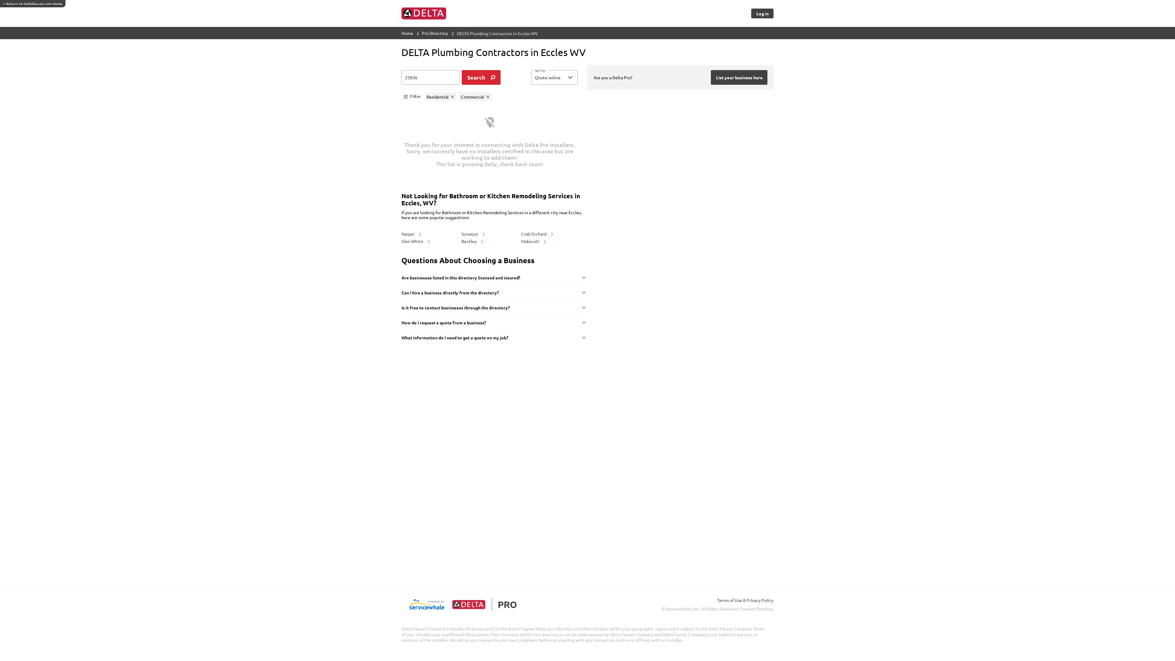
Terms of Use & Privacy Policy (745, 600)
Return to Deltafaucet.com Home (32, 3)
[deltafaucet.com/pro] (484, 604)
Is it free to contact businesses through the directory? (455, 307)
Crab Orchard (534, 234)
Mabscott (530, 241)
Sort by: (540, 71)
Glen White (412, 241)
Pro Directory (435, 33)
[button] (554, 77)
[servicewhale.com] (426, 604)
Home (407, 33)
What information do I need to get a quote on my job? (454, 337)
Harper (408, 234)
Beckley (469, 241)
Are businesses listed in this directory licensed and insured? (460, 277)
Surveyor (470, 234)
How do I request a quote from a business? (443, 322)
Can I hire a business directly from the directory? (450, 292)
